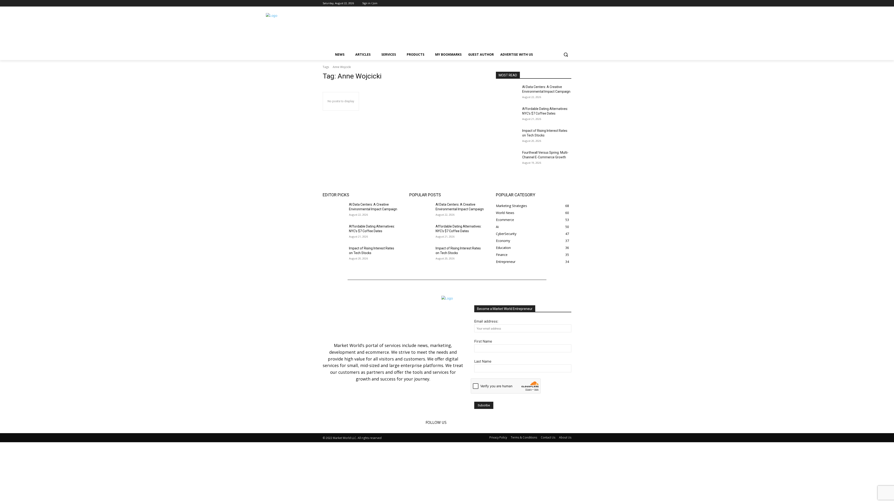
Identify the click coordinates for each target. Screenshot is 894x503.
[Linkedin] (562, 3)
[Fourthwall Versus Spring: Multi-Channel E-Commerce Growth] (507, 158)
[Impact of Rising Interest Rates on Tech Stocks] (507, 136)
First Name (483, 341)
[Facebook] (556, 3)
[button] (565, 54)
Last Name (482, 361)
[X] (568, 3)
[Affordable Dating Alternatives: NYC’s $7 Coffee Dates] (507, 114)
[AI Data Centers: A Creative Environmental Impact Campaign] (507, 93)
